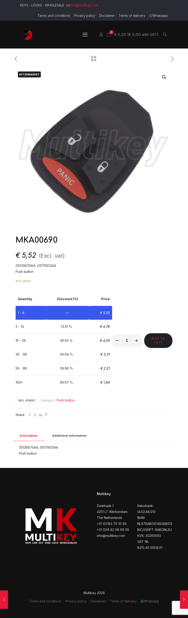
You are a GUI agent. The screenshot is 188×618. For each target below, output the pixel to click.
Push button (66, 400)
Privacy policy (84, 15)
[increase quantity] (137, 340)
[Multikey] (27, 34)
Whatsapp (160, 15)
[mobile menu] (85, 34)
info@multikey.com (84, 5)
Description (29, 435)
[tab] (28, 435)
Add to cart (158, 340)
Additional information (69, 435)
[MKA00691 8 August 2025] (4, 599)
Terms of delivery (132, 15)
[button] (164, 77)
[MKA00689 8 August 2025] (184, 599)
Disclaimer (107, 15)
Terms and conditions (54, 15)
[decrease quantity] (117, 340)
